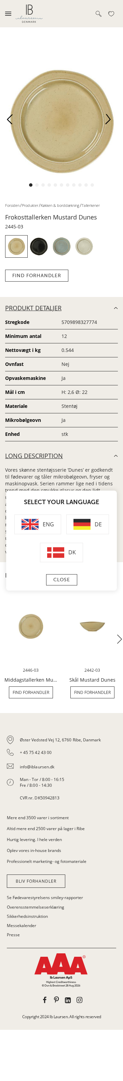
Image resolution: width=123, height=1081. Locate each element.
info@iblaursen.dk (37, 767)
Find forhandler (36, 275)
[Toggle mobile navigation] (8, 13)
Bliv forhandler (36, 881)
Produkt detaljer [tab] (33, 308)
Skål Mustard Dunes (92, 680)
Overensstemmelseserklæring (35, 907)
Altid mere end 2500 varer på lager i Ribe (46, 828)
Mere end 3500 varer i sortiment (38, 818)
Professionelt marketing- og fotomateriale (46, 861)
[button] (12, 121)
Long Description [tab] (34, 456)
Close (61, 579)
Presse (13, 935)
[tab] (61, 769)
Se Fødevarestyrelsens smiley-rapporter (45, 897)
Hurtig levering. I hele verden (34, 839)
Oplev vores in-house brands (34, 850)
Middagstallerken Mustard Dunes (30, 680)
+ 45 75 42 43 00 (36, 752)
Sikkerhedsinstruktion (27, 916)
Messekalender (21, 925)
